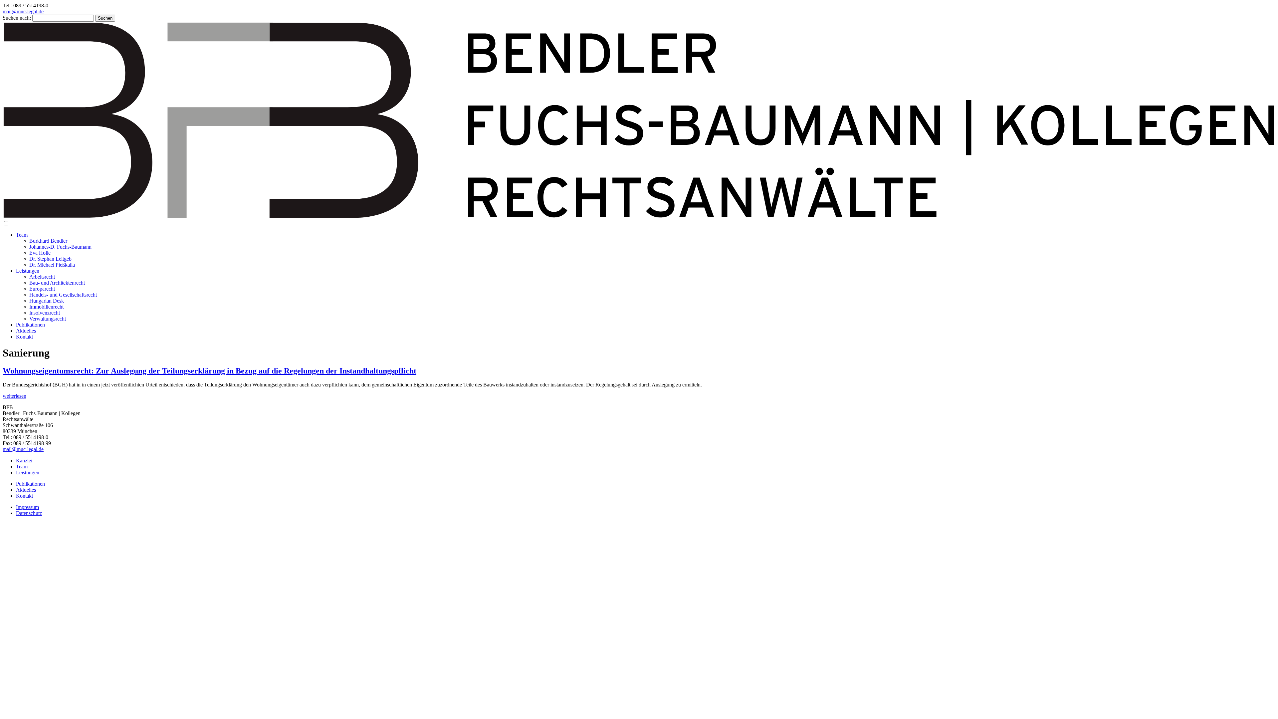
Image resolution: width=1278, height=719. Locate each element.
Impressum (27, 507)
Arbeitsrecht (42, 277)
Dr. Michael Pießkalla (52, 265)
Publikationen (30, 325)
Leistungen (27, 271)
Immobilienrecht (46, 307)
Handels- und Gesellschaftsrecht (63, 295)
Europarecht (42, 289)
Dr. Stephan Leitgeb (50, 259)
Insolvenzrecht (44, 313)
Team (22, 235)
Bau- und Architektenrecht (57, 283)
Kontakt (24, 337)
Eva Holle (40, 253)
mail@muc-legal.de (23, 11)
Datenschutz (29, 513)
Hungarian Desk (46, 301)
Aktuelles (26, 331)
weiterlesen (14, 396)
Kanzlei (24, 460)
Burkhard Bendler (48, 241)
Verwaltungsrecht (47, 319)
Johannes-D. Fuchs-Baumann (60, 247)
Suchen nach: (17, 18)
